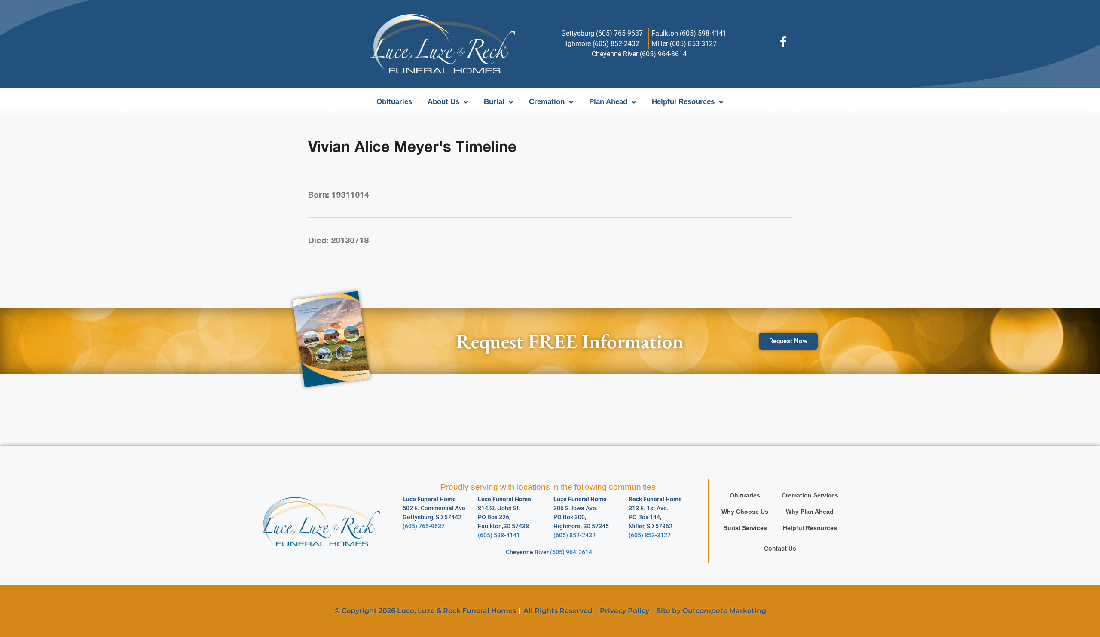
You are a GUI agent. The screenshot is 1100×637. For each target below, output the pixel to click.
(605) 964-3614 (571, 552)
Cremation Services (810, 495)
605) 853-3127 (651, 535)
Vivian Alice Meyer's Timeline (412, 146)
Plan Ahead (608, 102)
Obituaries (394, 102)
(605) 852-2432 (574, 535)
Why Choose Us (744, 511)
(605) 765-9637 (424, 526)
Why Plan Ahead (810, 511)
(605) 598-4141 (499, 535)
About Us (443, 102)
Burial (494, 102)
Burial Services (745, 527)
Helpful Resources (683, 102)
